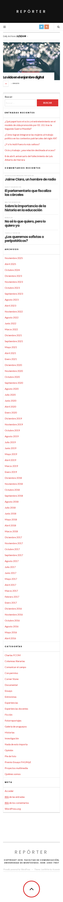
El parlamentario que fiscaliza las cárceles (28, 192)
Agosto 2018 (12, 501)
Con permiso (11, 673)
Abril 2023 (10, 305)
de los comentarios (17, 802)
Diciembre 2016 (13, 608)
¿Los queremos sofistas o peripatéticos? (24, 238)
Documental (11, 684)
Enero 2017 (11, 602)
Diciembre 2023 (13, 275)
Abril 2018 (10, 525)
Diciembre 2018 (13, 477)
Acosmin (56, 869)
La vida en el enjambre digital (23, 77)
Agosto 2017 (12, 561)
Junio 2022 (10, 323)
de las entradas (15, 796)
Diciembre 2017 (13, 537)
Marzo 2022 (11, 329)
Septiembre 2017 (14, 555)
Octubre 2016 (12, 620)
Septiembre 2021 (14, 341)
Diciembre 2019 (13, 418)
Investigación (12, 738)
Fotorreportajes (13, 720)
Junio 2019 (10, 448)
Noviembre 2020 (14, 370)
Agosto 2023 (12, 299)
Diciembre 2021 (13, 335)
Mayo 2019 (11, 454)
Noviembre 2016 (14, 614)
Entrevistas (11, 696)
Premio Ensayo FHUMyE (18, 762)
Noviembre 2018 (14, 483)
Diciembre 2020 (13, 364)
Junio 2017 (10, 572)
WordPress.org (13, 808)
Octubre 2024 (12, 269)
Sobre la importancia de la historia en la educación (25, 208)
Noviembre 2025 (14, 258)
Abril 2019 (10, 460)
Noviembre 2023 (14, 281)
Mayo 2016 (11, 632)
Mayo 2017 (11, 578)
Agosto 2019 (12, 436)
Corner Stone (12, 678)
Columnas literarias (15, 661)
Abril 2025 (10, 263)
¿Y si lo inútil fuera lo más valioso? (22, 144)
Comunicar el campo (15, 667)
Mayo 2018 (11, 519)
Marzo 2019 (11, 465)
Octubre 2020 (12, 376)
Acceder (9, 790)
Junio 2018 (10, 513)
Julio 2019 (10, 442)
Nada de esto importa (16, 744)
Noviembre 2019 (14, 424)
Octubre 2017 (12, 549)
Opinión (9, 750)
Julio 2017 (10, 566)
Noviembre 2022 (14, 311)
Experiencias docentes (16, 708)
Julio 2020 (10, 394)
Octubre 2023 (12, 287)
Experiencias (11, 702)
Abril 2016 (10, 638)
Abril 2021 (10, 353)
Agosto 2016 (12, 626)
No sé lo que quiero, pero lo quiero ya (25, 223)
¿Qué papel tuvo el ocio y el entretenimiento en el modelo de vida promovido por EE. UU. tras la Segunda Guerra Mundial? (30, 125)
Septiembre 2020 (14, 382)
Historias (10, 732)
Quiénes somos (13, 774)
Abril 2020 (10, 406)
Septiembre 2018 (14, 495)
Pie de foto (10, 756)
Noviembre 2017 (14, 543)
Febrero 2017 (12, 596)
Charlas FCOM (13, 655)
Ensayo (16, 83)
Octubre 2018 (12, 489)
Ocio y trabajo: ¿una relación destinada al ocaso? (30, 150)
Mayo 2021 (11, 347)
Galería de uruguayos (16, 726)
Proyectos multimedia (16, 768)
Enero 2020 (11, 412)
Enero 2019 (11, 471)
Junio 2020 (10, 400)
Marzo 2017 (11, 590)
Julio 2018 (10, 507)
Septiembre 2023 (14, 293)
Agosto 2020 (12, 388)
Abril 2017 (10, 584)
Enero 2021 (11, 359)
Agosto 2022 (12, 317)
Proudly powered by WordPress (16, 869)
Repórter (31, 11)
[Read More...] (6, 83)
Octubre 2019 (12, 430)
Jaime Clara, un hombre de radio (30, 179)
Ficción (8, 714)
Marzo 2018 (11, 531)
